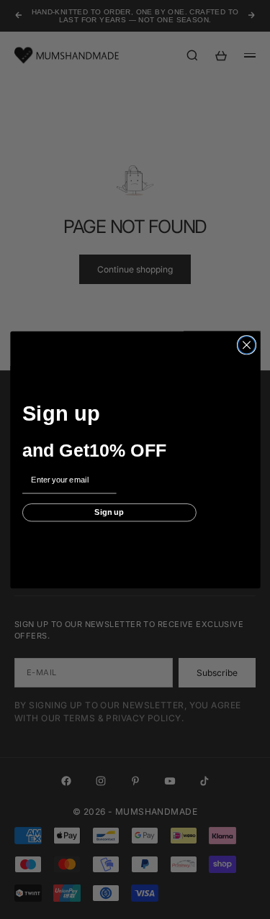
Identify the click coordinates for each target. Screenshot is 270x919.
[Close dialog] (246, 344)
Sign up (109, 512)
